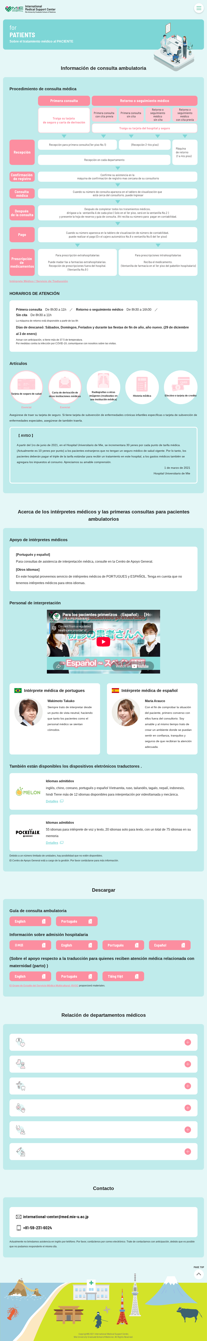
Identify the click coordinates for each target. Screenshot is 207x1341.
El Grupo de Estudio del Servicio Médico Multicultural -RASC (44, 985)
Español (160, 945)
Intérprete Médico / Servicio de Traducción (39, 281)
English (20, 921)
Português (69, 921)
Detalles (52, 801)
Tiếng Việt (115, 976)
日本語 (19, 945)
